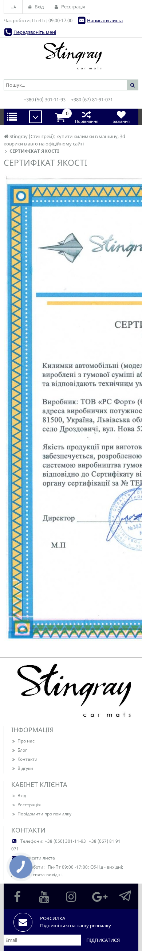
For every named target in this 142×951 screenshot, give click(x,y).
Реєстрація (29, 805)
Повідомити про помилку (44, 814)
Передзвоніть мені (34, 32)
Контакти (27, 759)
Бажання (121, 121)
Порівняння (86, 121)
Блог (22, 750)
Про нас (26, 741)
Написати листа (105, 20)
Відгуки (25, 768)
